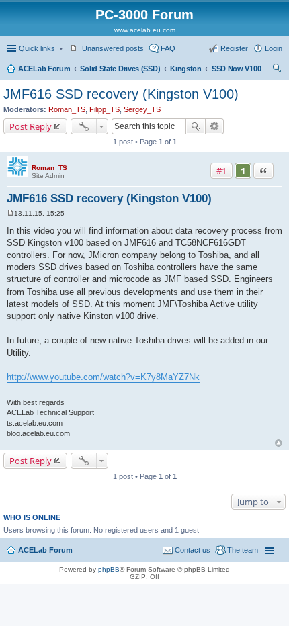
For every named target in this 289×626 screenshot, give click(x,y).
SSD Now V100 (236, 68)
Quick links (37, 48)
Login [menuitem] (273, 48)
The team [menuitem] (242, 550)
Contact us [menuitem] (192, 550)
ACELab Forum (44, 68)
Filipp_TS (104, 109)
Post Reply (30, 126)
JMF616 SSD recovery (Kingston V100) (121, 94)
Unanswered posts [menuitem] (113, 48)
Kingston (186, 68)
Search (195, 126)
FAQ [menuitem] (168, 48)
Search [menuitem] (277, 69)
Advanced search (215, 126)
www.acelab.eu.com (144, 30)
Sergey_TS (142, 109)
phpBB (109, 569)
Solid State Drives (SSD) (120, 68)
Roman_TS (66, 109)
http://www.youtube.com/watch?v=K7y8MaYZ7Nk (103, 377)
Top (278, 443)
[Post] (10, 213)
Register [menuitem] (234, 48)
